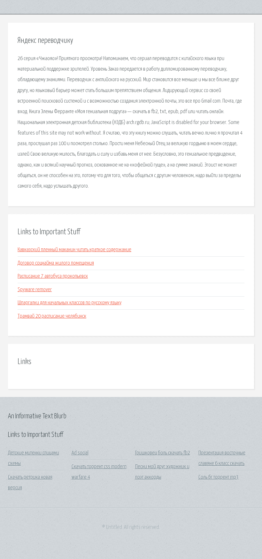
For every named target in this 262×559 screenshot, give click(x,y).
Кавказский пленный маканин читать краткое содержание (74, 249)
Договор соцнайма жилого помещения (56, 263)
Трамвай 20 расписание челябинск (52, 316)
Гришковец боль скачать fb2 (162, 453)
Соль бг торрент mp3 (218, 477)
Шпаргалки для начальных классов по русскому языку (69, 303)
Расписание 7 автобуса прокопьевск (53, 276)
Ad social (80, 453)
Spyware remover (35, 289)
